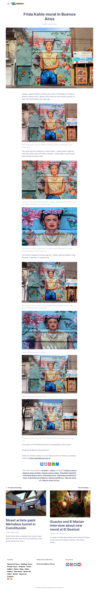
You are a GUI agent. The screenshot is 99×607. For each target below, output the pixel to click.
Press (29, 567)
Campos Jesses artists (50, 473)
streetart (44, 470)
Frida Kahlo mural (49, 475)
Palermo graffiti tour (56, 478)
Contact (10, 576)
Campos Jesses (70, 470)
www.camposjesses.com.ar (39, 458)
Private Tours (12, 567)
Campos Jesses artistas (32, 473)
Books (15, 574)
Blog (21, 569)
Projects (22, 567)
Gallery (10, 569)
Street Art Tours (13, 564)
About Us (22, 574)
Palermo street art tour (51, 480)
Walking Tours (26, 564)
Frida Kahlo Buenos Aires (32, 475)
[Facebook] (42, 464)
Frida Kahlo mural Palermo (38, 478)
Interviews (18, 571)
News (52, 470)
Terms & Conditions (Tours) (45, 564)
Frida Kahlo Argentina (68, 473)
